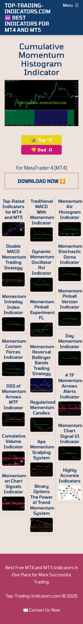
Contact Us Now (44, 609)
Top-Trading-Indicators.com (33, 595)
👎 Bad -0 (41, 149)
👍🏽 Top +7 (41, 139)
